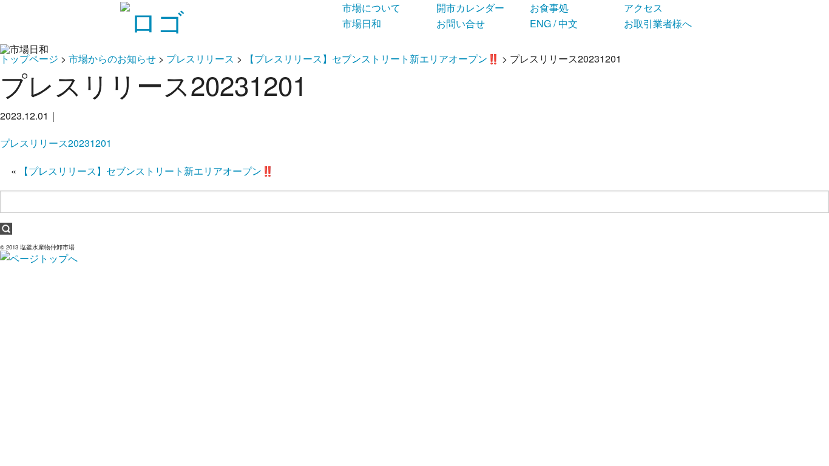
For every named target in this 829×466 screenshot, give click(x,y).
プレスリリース (200, 59)
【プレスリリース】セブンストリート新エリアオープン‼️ (372, 59)
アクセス (643, 8)
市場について (371, 8)
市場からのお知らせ (112, 59)
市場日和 (361, 23)
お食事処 (549, 8)
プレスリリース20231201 (56, 143)
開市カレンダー (470, 8)
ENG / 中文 (554, 23)
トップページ (29, 59)
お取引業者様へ (658, 23)
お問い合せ (460, 23)
